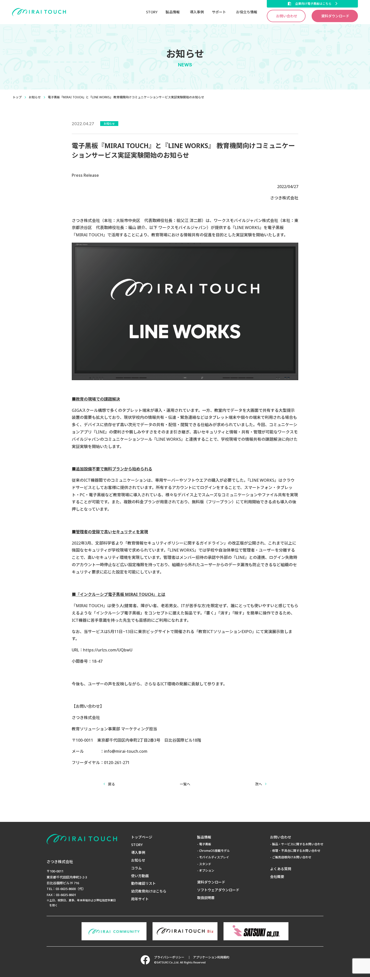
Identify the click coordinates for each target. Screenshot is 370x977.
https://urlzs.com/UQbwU (107, 650)
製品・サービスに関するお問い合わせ (297, 844)
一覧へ (185, 784)
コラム (136, 868)
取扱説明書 (206, 897)
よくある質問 (280, 868)
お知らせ (35, 97)
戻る (111, 784)
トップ (17, 97)
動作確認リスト (143, 883)
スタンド (205, 864)
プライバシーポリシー (169, 957)
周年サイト (140, 899)
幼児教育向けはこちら (148, 891)
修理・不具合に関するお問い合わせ (296, 851)
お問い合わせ (286, 16)
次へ (258, 784)
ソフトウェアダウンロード (218, 889)
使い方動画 (140, 875)
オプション (206, 870)
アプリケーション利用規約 (211, 957)
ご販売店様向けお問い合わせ (291, 857)
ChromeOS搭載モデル (214, 851)
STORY (152, 12)
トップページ (141, 837)
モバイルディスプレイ (214, 857)
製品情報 (204, 837)
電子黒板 (205, 844)
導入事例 (197, 12)
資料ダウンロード (335, 16)
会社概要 (277, 876)
